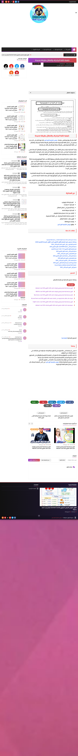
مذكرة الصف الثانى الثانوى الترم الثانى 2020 (66, 260)
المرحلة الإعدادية (47, 49)
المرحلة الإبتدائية (58, 49)
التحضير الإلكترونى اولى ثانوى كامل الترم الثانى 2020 (63, 244)
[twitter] (16, 2)
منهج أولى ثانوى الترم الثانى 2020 (68, 267)
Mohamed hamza (18, 323)
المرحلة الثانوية (36, 49)
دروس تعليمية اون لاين (51, 140)
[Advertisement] (39, 35)
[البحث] (3, 2)
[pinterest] (9, 2)
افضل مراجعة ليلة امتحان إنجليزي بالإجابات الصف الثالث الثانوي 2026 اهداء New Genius (53, 295)
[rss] (6, 2)
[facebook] (18, 2)
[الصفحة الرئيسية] (74, 49)
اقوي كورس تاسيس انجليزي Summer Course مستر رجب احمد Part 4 (30, 55)
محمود (20, 315)
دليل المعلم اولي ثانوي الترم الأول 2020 (67, 258)
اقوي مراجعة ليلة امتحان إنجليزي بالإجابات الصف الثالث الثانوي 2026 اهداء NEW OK (54, 291)
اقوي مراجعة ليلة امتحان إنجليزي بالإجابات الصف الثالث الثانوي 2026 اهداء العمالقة (54, 288)
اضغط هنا (64, 338)
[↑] (39, 516)
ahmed (20, 330)
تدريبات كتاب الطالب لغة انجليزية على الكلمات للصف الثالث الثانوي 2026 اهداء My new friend (52, 298)
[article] (41, 415)
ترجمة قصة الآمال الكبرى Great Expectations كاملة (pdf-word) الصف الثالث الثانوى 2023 (11, 164)
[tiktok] (11, 2)
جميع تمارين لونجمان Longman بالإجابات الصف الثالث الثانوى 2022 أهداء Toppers (11, 191)
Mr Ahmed (73, 512)
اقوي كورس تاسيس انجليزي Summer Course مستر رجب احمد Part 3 (11, 118)
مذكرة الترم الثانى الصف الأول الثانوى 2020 (66, 251)
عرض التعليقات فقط (45, 460)
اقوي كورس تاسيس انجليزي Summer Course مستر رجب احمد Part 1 (11, 137)
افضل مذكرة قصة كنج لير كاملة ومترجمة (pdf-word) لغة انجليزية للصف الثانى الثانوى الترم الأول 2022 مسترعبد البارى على (11, 218)
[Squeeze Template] (75, 518)
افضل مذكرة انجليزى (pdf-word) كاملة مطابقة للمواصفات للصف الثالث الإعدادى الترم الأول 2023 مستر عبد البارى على (12, 177)
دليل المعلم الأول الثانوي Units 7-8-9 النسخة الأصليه (63, 249)
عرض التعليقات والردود (33, 460)
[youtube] (13, 2)
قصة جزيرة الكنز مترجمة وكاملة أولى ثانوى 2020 (64, 263)
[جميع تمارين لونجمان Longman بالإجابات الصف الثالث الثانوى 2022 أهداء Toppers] (24, 189)
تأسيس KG (68, 49)
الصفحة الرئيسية (72, 2)
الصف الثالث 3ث (60, 65)
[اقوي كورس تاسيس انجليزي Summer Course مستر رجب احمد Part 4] (21, 108)
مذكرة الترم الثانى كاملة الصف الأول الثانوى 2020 (64, 256)
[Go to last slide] (32, 423)
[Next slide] (29, 423)
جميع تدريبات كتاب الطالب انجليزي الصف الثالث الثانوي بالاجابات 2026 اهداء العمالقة (54, 305)
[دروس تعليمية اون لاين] (39, 14)
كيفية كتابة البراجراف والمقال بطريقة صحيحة (65, 265)
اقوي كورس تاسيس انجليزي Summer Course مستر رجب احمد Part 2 (11, 127)
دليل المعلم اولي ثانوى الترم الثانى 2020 (66, 253)
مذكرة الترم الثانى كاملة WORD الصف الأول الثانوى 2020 (63, 247)
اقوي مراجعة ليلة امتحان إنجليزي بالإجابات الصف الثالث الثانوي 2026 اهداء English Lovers (53, 302)
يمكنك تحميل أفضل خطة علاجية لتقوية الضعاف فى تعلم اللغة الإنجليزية (61, 240)
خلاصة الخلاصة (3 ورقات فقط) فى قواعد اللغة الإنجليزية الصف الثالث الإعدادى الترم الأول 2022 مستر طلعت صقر (11, 204)
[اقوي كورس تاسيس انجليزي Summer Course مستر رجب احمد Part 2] (21, 127)
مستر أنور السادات (18, 337)
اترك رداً (19, 311)
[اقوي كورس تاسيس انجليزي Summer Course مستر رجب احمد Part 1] (21, 136)
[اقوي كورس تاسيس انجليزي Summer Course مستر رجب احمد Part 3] (21, 118)
